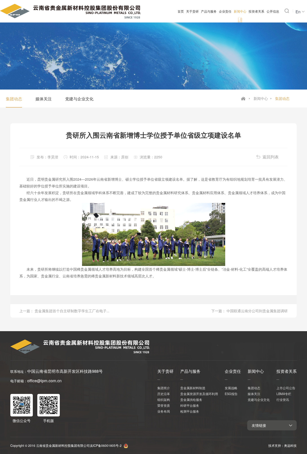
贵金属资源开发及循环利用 (199, 393)
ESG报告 (231, 393)
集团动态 (282, 98)
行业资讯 (282, 399)
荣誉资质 (163, 405)
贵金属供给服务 (191, 399)
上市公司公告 (285, 388)
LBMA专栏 (283, 393)
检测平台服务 (189, 411)
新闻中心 (261, 98)
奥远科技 (290, 445)
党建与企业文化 (79, 98)
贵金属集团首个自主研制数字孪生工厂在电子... (72, 310)
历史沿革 (163, 393)
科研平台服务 (189, 405)
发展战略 (231, 388)
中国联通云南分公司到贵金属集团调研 (257, 310)
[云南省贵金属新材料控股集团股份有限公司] (70, 10)
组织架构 (163, 399)
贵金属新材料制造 (192, 388)
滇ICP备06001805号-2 (106, 445)
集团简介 (163, 388)
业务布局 (163, 411)
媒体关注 (44, 98)
